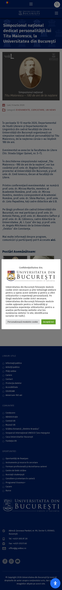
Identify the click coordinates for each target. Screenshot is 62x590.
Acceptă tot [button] (48, 322)
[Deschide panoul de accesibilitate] (55, 583)
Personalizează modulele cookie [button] (22, 322)
